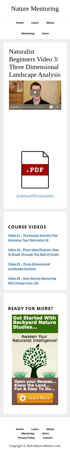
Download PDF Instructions (35, 196)
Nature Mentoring (35, 8)
